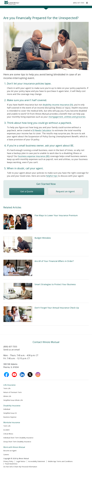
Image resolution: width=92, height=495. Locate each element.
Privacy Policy (8, 461)
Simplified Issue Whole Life (13, 400)
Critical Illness (8, 434)
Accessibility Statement (36, 461)
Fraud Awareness (11, 464)
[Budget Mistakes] (46, 244)
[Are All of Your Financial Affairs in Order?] (46, 267)
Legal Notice (20, 461)
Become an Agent (9, 451)
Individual (6, 409)
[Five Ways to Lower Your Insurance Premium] (46, 222)
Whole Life (7, 396)
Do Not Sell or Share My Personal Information (20, 467)
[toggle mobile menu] (87, 2)
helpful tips (52, 176)
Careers (6, 454)
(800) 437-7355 (78, 3)
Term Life (6, 388)
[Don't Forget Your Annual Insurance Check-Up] (46, 314)
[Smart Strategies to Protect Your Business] (46, 291)
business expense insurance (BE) (33, 156)
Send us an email (11, 349)
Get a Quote (26, 191)
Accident (6, 430)
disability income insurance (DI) (58, 104)
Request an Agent (65, 191)
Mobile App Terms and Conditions (60, 461)
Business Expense (9, 417)
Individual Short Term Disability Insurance (18, 438)
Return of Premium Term (12, 392)
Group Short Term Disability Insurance (17, 442)
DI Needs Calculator (42, 130)
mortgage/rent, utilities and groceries (66, 116)
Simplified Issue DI (10, 413)
